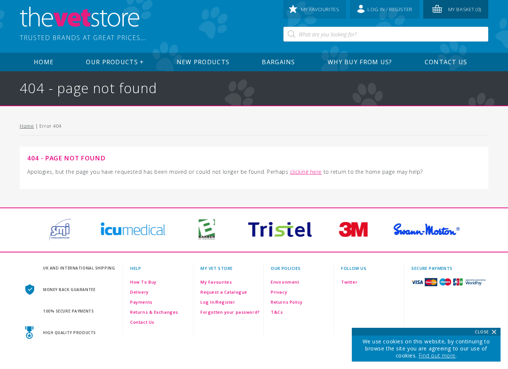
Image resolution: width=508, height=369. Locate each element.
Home (44, 62)
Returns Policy (287, 302)
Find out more (437, 355)
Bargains (278, 62)
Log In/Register (217, 302)
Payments (141, 302)
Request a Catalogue (223, 292)
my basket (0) (464, 9)
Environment (285, 282)
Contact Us (446, 62)
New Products (203, 62)
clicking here (306, 171)
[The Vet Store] (82, 24)
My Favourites (216, 282)
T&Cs (277, 312)
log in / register (389, 9)
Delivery (139, 292)
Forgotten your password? (230, 312)
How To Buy (143, 282)
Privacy (279, 292)
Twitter (349, 282)
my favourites (320, 9)
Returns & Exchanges (154, 312)
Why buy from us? (360, 62)
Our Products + (115, 62)
